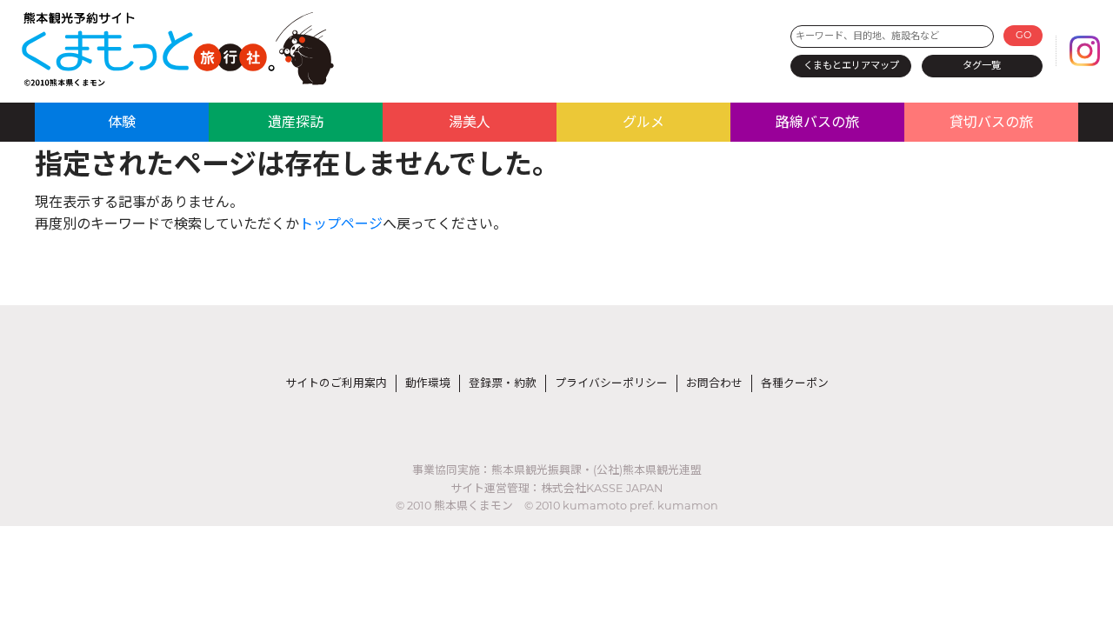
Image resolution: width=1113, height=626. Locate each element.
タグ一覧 (982, 65)
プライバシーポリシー (611, 383)
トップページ (341, 224)
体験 (122, 122)
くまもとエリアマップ (851, 65)
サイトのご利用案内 (336, 383)
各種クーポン (795, 383)
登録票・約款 (503, 383)
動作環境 (427, 383)
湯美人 (469, 122)
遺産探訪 (295, 122)
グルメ (643, 122)
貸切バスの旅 (991, 122)
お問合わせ (714, 383)
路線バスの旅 (817, 122)
